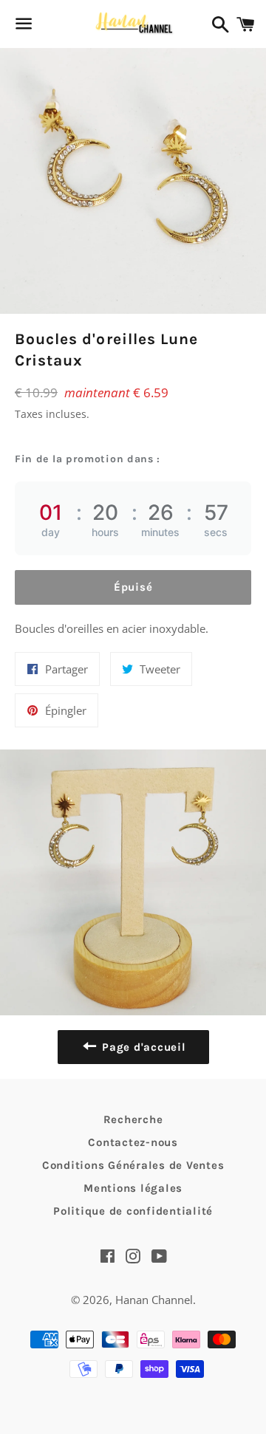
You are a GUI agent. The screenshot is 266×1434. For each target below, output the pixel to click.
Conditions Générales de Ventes (133, 1165)
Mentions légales (133, 1188)
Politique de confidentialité (133, 1211)
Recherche (133, 1119)
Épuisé (133, 587)
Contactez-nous (133, 1142)
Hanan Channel (154, 1299)
